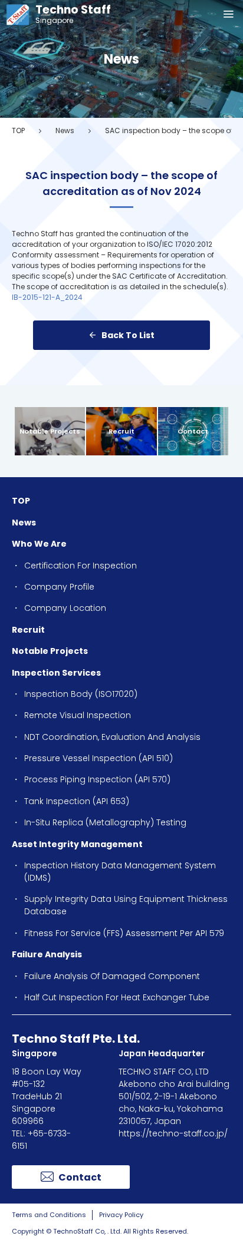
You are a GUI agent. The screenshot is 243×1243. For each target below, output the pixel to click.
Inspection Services (56, 673)
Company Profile (59, 587)
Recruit (121, 431)
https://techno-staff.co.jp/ (173, 1133)
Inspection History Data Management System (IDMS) (120, 871)
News (64, 130)
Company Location (65, 608)
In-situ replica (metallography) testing (105, 822)
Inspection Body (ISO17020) (80, 694)
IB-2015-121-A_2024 (47, 297)
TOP (18, 130)
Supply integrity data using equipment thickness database (126, 905)
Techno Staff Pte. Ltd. (76, 1038)
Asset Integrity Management (77, 844)
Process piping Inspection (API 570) (97, 779)
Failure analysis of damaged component (112, 976)
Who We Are (39, 544)
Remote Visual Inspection (77, 715)
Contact (193, 431)
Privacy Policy (121, 1214)
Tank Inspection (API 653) (76, 801)
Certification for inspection (80, 565)
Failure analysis (47, 954)
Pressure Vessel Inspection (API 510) (98, 758)
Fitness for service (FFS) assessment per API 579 (124, 933)
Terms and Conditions (49, 1214)
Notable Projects (49, 431)
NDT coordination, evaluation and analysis (112, 737)
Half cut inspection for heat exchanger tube (116, 997)
